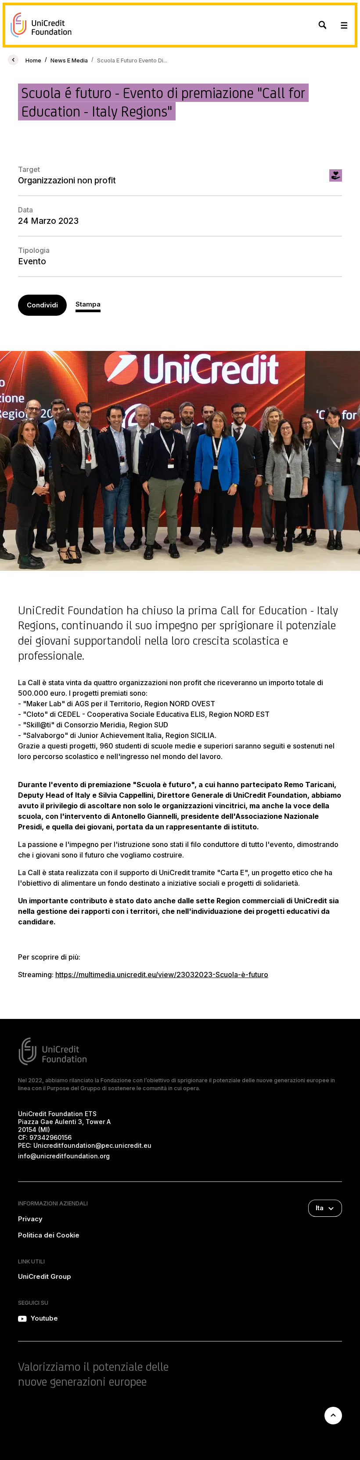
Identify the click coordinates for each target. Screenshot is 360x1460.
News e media (69, 60)
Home (33, 60)
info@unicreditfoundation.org (64, 1156)
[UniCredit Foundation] (41, 25)
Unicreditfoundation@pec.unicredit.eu (92, 1145)
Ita (320, 1208)
